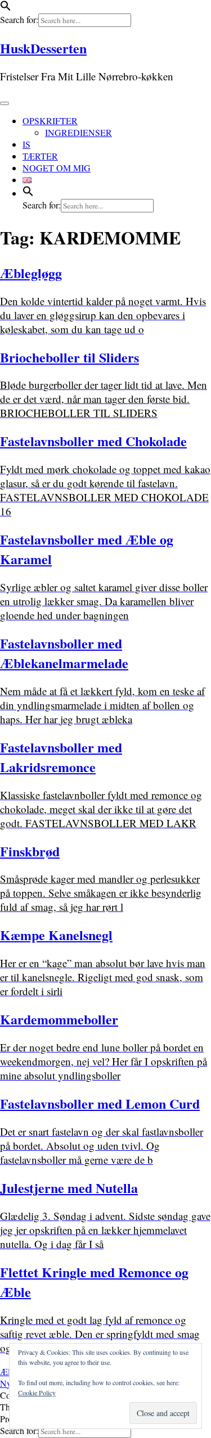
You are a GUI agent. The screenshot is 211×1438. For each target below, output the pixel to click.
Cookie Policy (37, 1392)
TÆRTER (40, 156)
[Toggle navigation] (4, 103)
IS (26, 144)
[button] (5, 7)
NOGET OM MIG (57, 168)
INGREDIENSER (78, 132)
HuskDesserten (43, 48)
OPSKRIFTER (50, 120)
